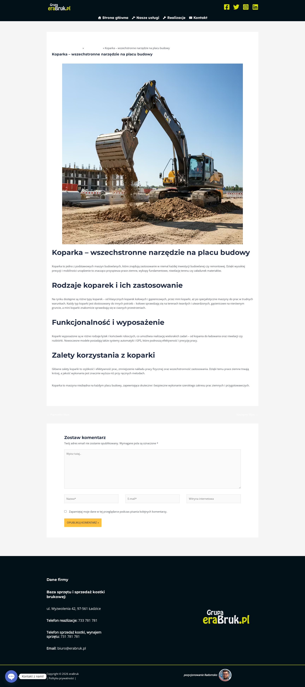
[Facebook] (227, 7)
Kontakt (200, 17)
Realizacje (176, 17)
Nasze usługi (147, 17)
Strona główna (115, 17)
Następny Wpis (247, 414)
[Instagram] (246, 7)
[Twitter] (236, 7)
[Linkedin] (255, 7)
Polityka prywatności (62, 678)
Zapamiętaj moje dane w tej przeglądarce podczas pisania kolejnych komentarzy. (118, 511)
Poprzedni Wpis (58, 414)
